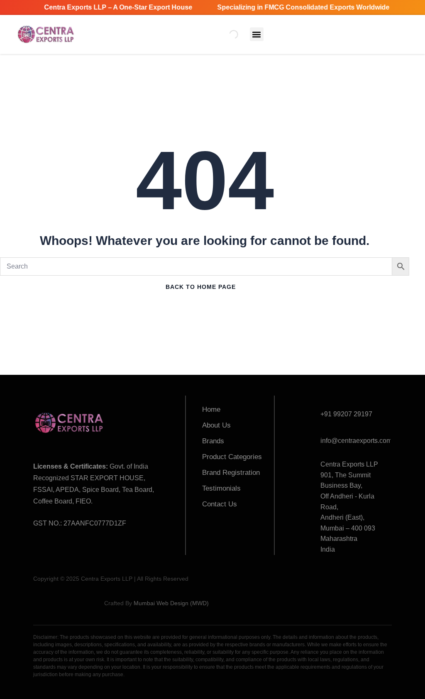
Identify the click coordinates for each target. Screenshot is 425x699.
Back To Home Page (201, 287)
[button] (257, 34)
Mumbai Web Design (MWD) (171, 603)
